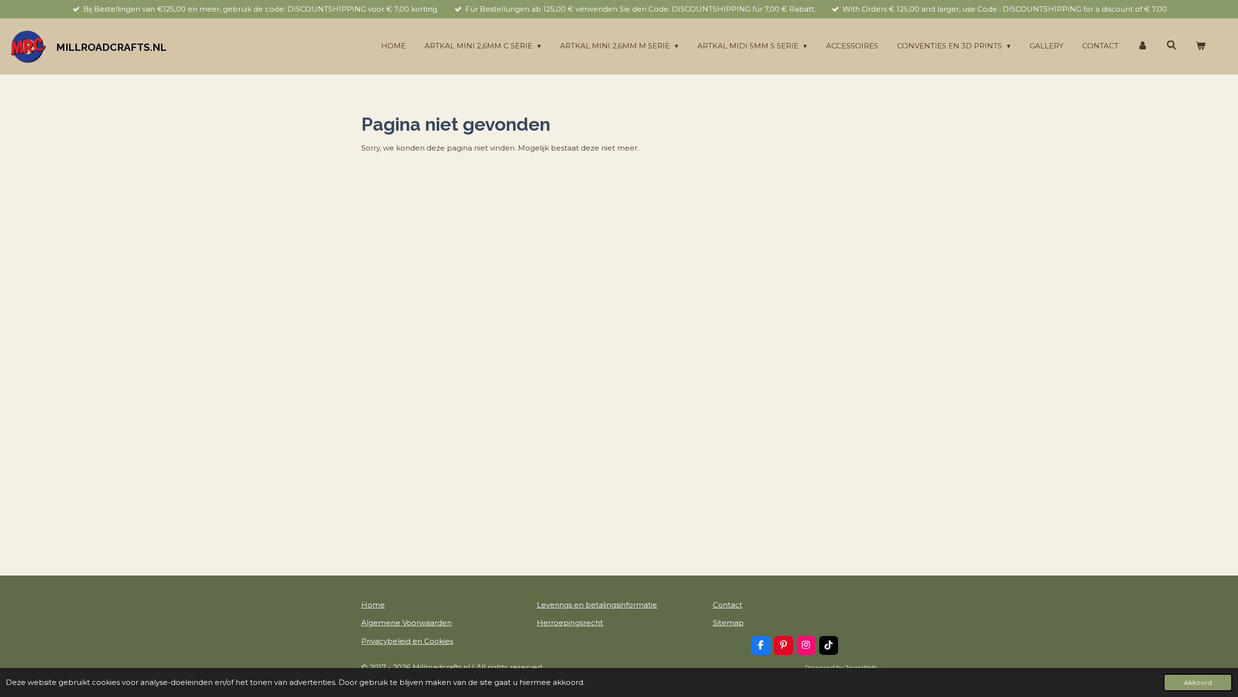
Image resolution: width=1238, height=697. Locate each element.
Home (373, 604)
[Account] (1142, 46)
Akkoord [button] (1198, 682)
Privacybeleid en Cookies (407, 641)
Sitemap (728, 622)
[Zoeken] (1171, 45)
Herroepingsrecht (570, 622)
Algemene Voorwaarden (406, 622)
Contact (727, 604)
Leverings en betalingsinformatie (597, 604)
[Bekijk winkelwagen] (1200, 46)
